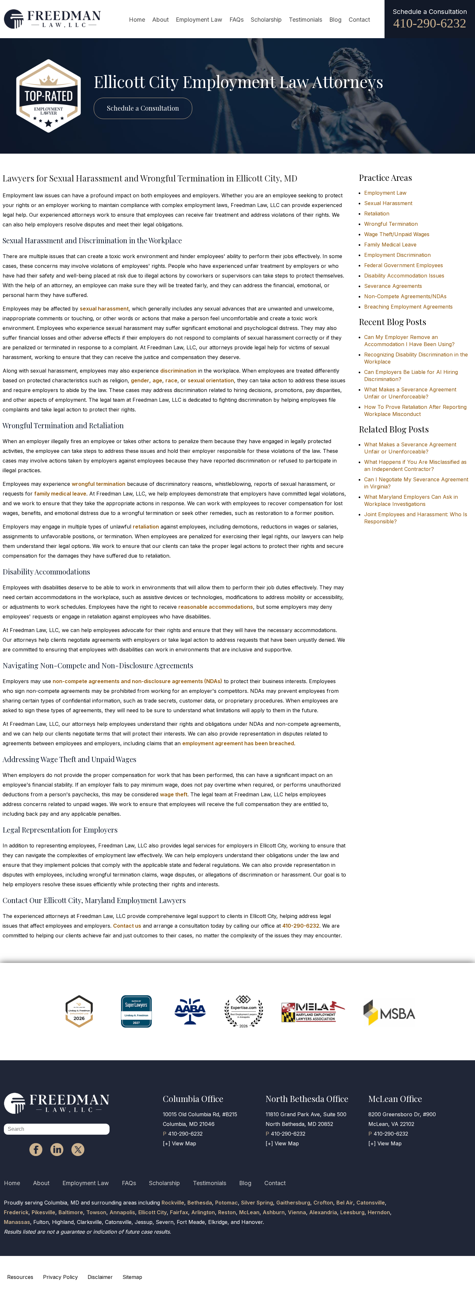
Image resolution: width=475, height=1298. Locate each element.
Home (137, 19)
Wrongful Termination (391, 224)
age (157, 380)
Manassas (17, 1222)
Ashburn (274, 1212)
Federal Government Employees (403, 265)
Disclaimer (100, 1277)
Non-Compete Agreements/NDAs (405, 296)
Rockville (173, 1202)
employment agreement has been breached (238, 743)
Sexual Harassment (388, 203)
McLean (249, 1212)
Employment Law (199, 19)
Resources (20, 1277)
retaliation (146, 526)
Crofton (323, 1202)
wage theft (173, 794)
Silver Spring (257, 1202)
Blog (335, 19)
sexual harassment (104, 308)
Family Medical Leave (390, 244)
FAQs (236, 19)
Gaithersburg (293, 1202)
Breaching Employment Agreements (408, 306)
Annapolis (122, 1212)
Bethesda (199, 1202)
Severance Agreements (393, 286)
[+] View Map (179, 1143)
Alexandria (323, 1212)
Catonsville (370, 1202)
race (171, 380)
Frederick (16, 1212)
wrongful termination (98, 484)
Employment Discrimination (397, 255)
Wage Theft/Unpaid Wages (396, 234)
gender (140, 380)
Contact (359, 19)
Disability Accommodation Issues (404, 275)
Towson (96, 1212)
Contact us (127, 925)
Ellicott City (152, 1212)
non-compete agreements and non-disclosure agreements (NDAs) (137, 681)
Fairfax (179, 1212)
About (160, 19)
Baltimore (70, 1212)
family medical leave (60, 493)
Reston (227, 1212)
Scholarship (266, 19)
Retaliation (376, 213)
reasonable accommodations (215, 607)
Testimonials (305, 19)
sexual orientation (211, 380)
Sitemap (132, 1277)
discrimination (178, 370)
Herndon (379, 1212)
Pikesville (43, 1212)
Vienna (297, 1212)
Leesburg (352, 1212)
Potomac (226, 1202)
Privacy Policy (60, 1277)
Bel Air (344, 1202)
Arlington (203, 1212)
